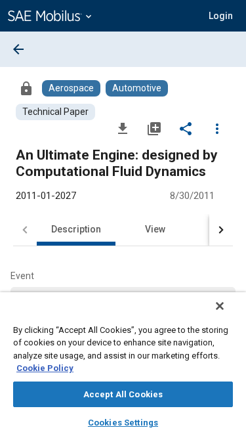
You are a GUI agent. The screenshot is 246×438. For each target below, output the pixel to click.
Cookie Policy (44, 368)
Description (76, 229)
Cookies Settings (123, 422)
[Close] (220, 306)
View (155, 229)
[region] (123, 365)
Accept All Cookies (123, 394)
